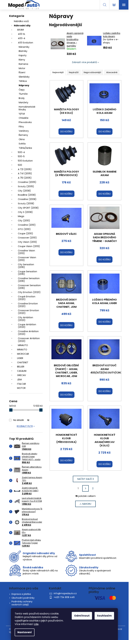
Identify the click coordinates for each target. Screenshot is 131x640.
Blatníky (23, 51)
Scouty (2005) (26, 186)
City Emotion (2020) (29, 292)
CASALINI (21, 371)
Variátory (24, 130)
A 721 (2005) (25, 169)
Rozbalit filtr (25, 426)
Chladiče (23, 118)
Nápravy (24, 85)
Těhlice (23, 81)
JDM (19, 379)
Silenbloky (24, 76)
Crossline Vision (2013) (26, 252)
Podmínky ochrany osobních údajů (22, 603)
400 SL (21, 34)
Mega (21, 216)
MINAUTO (23, 345)
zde (36, 624)
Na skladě (21, 420)
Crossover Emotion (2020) (28, 312)
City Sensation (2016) (26, 266)
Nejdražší (74, 72)
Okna (22, 139)
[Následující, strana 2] (85, 488)
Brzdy (22, 98)
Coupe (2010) (25, 233)
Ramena (23, 64)
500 (20, 165)
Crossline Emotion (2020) (28, 305)
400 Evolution (25, 42)
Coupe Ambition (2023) (27, 326)
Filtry (21, 126)
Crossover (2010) (27, 237)
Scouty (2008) (26, 203)
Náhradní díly (22, 25)
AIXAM (20, 29)
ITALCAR (21, 383)
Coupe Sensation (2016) (27, 273)
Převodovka (25, 122)
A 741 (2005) (25, 173)
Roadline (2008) (27, 194)
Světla (22, 143)
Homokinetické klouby (27, 108)
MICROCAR (23, 353)
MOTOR (21, 388)
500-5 (21, 156)
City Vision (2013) (27, 242)
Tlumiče (23, 93)
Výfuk (22, 113)
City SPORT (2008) (28, 207)
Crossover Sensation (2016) (29, 287)
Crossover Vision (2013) (27, 259)
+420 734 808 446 (64, 597)
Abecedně (111, 72)
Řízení (22, 72)
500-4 (21, 152)
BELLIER (20, 366)
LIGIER (20, 358)
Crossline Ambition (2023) (28, 333)
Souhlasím (104, 615)
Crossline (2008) (27, 199)
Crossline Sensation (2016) (29, 280)
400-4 (21, 38)
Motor (22, 68)
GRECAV (21, 375)
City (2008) (24, 190)
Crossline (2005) (27, 182)
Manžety (23, 102)
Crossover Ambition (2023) (29, 340)
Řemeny (23, 135)
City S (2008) (25, 212)
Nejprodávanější (92, 72)
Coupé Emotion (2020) (26, 298)
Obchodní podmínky (23, 597)
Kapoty (23, 55)
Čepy (22, 89)
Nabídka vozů (21, 21)
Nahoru (86, 503)
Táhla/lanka (25, 148)
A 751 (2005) (25, 177)
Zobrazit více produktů (84, 62)
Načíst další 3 (85, 479)
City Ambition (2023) (25, 319)
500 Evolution (25, 160)
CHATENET (22, 362)
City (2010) (24, 220)
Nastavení (24, 632)
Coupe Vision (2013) (29, 246)
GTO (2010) (24, 229)
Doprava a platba (21, 594)
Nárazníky (24, 47)
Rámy (22, 59)
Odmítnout (82, 615)
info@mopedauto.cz (65, 593)
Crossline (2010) (27, 224)
